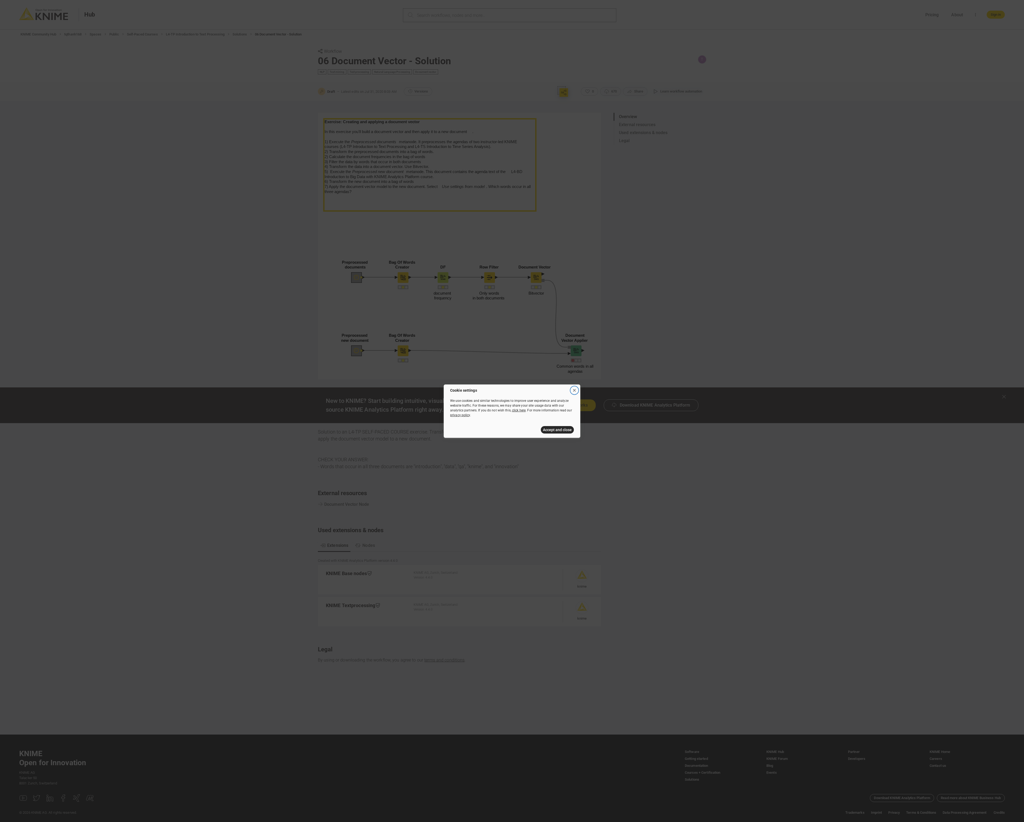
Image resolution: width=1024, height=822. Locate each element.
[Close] (574, 390)
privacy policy (460, 415)
